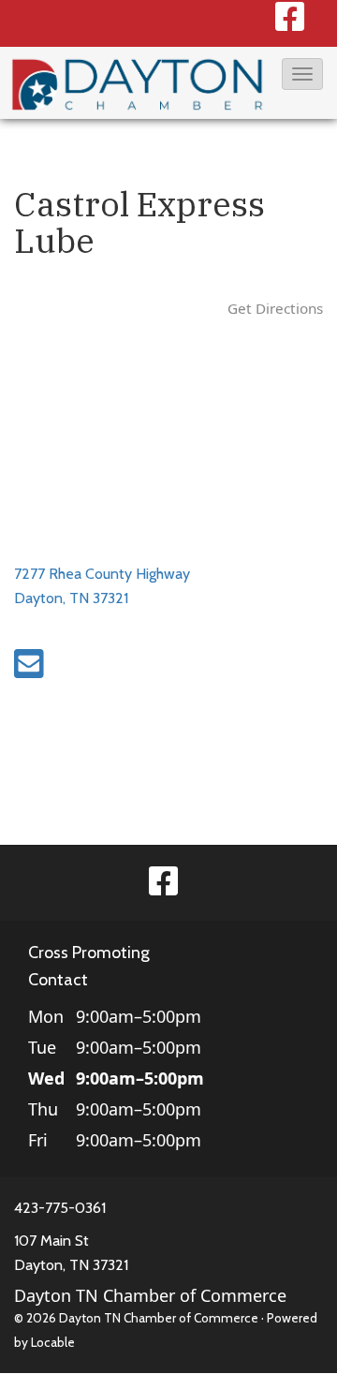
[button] (302, 74)
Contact (58, 979)
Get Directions (275, 308)
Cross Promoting (89, 952)
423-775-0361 (60, 1208)
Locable (53, 1342)
